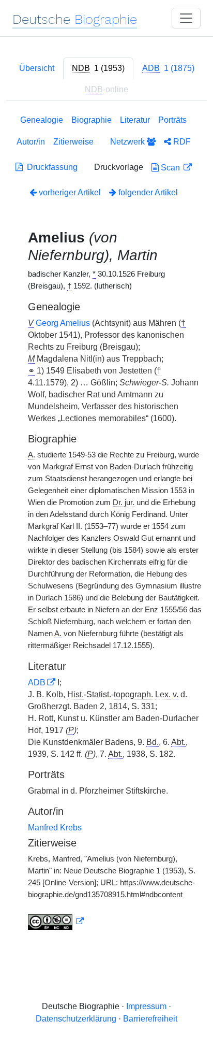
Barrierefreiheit (150, 1018)
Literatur (135, 120)
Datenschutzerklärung (76, 1018)
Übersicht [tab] (36, 68)
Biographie (91, 120)
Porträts (172, 120)
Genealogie (41, 120)
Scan (170, 167)
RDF (181, 141)
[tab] (98, 68)
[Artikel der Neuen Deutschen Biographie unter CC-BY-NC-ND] (56, 921)
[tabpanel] (106, 524)
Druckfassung (50, 167)
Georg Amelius (63, 323)
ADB (36, 682)
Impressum (146, 1006)
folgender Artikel (147, 192)
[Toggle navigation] (186, 18)
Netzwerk (128, 141)
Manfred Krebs (55, 827)
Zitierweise (73, 141)
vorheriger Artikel (70, 192)
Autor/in (31, 141)
